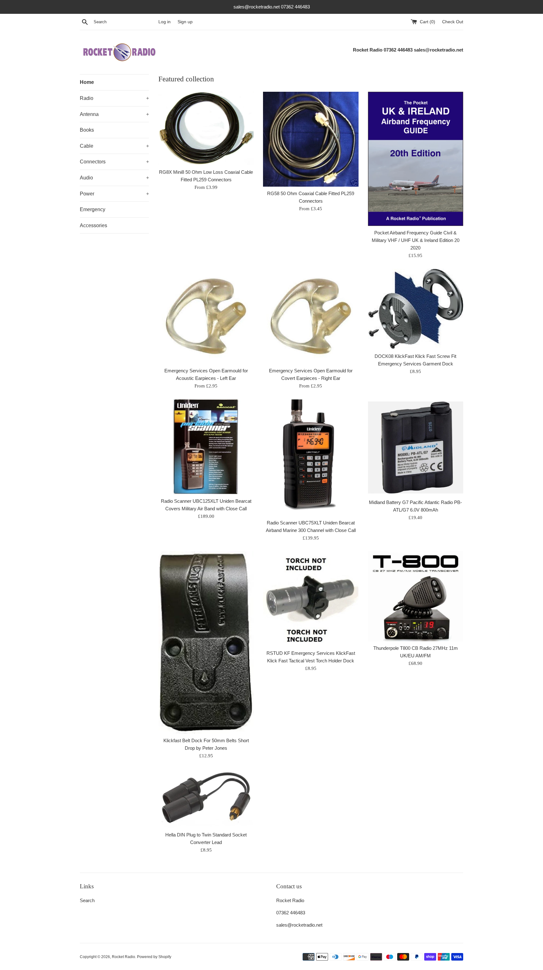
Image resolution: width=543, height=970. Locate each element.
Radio (114, 98)
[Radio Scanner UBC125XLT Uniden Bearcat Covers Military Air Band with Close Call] (206, 446)
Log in (164, 21)
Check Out (452, 21)
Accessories (93, 225)
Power (114, 193)
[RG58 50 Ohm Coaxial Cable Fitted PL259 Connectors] (310, 139)
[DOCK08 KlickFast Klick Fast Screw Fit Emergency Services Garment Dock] (415, 309)
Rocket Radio (123, 957)
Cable (114, 146)
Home (87, 82)
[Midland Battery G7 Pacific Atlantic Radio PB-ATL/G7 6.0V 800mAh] (415, 447)
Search (87, 900)
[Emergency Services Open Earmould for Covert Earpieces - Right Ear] (310, 316)
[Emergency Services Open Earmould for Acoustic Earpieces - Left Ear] (206, 316)
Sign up (185, 21)
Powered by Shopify (154, 957)
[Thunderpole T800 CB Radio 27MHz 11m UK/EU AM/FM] (415, 596)
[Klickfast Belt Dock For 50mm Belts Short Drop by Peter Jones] (206, 642)
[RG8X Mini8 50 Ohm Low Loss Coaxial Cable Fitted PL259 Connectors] (206, 128)
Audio (114, 177)
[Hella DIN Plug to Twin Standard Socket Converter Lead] (206, 798)
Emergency (92, 209)
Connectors (114, 161)
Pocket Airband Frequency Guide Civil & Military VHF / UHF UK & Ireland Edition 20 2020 (415, 240)
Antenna (114, 114)
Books (87, 130)
